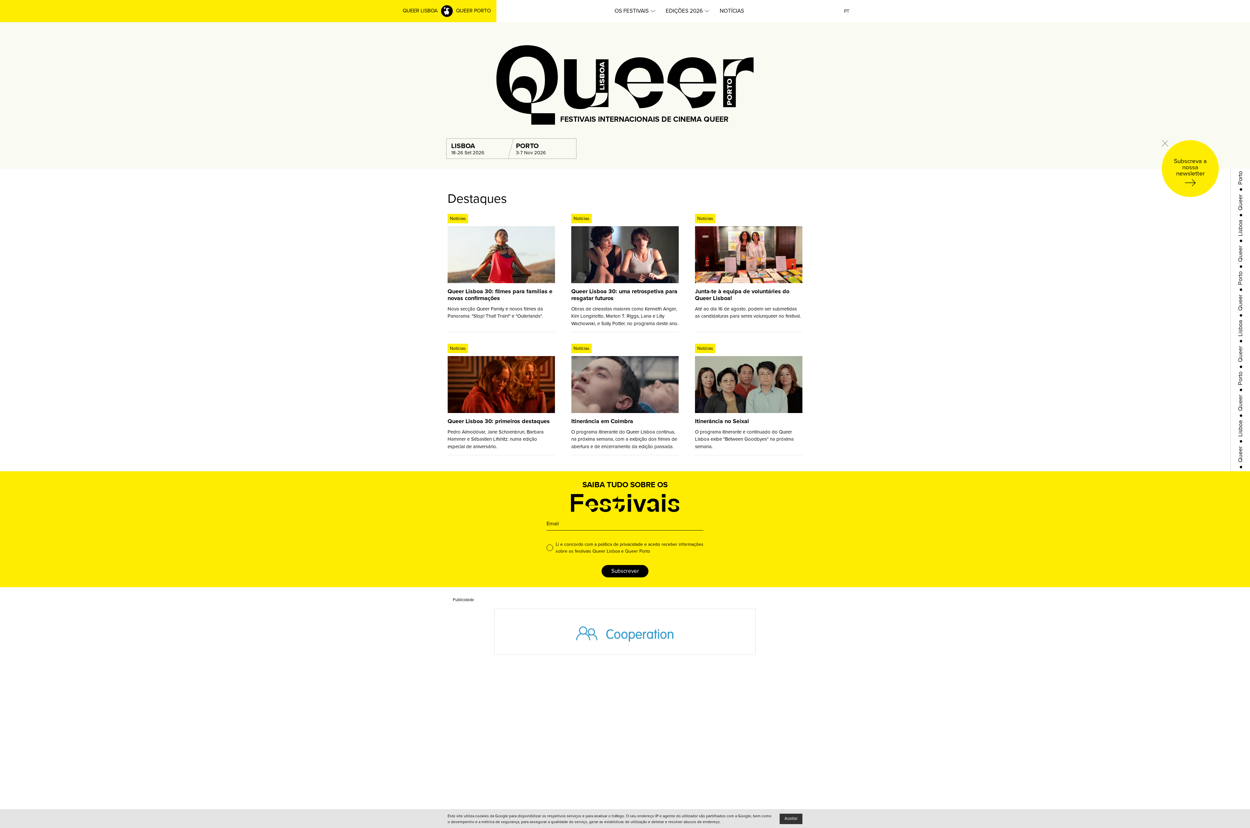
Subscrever (625, 571)
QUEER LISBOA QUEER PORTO (447, 10)
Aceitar (791, 818)
